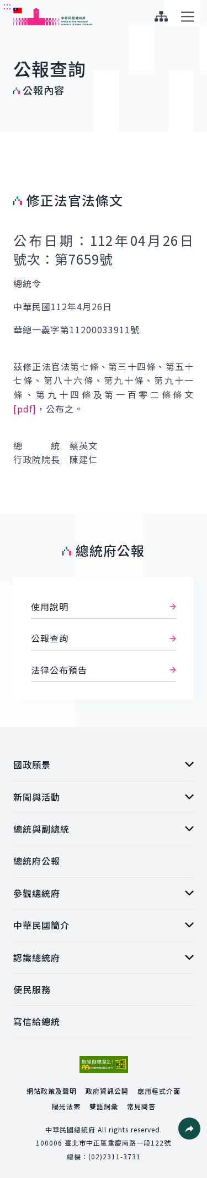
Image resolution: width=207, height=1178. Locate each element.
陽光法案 (66, 1106)
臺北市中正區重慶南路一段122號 (118, 1142)
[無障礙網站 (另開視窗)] (103, 1064)
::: (7, 6)
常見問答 (141, 1106)
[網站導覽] (160, 16)
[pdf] (24, 408)
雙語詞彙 (103, 1106)
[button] (189, 1129)
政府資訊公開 (107, 1091)
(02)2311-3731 (114, 1156)
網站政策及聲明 (51, 1091)
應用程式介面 (159, 1091)
